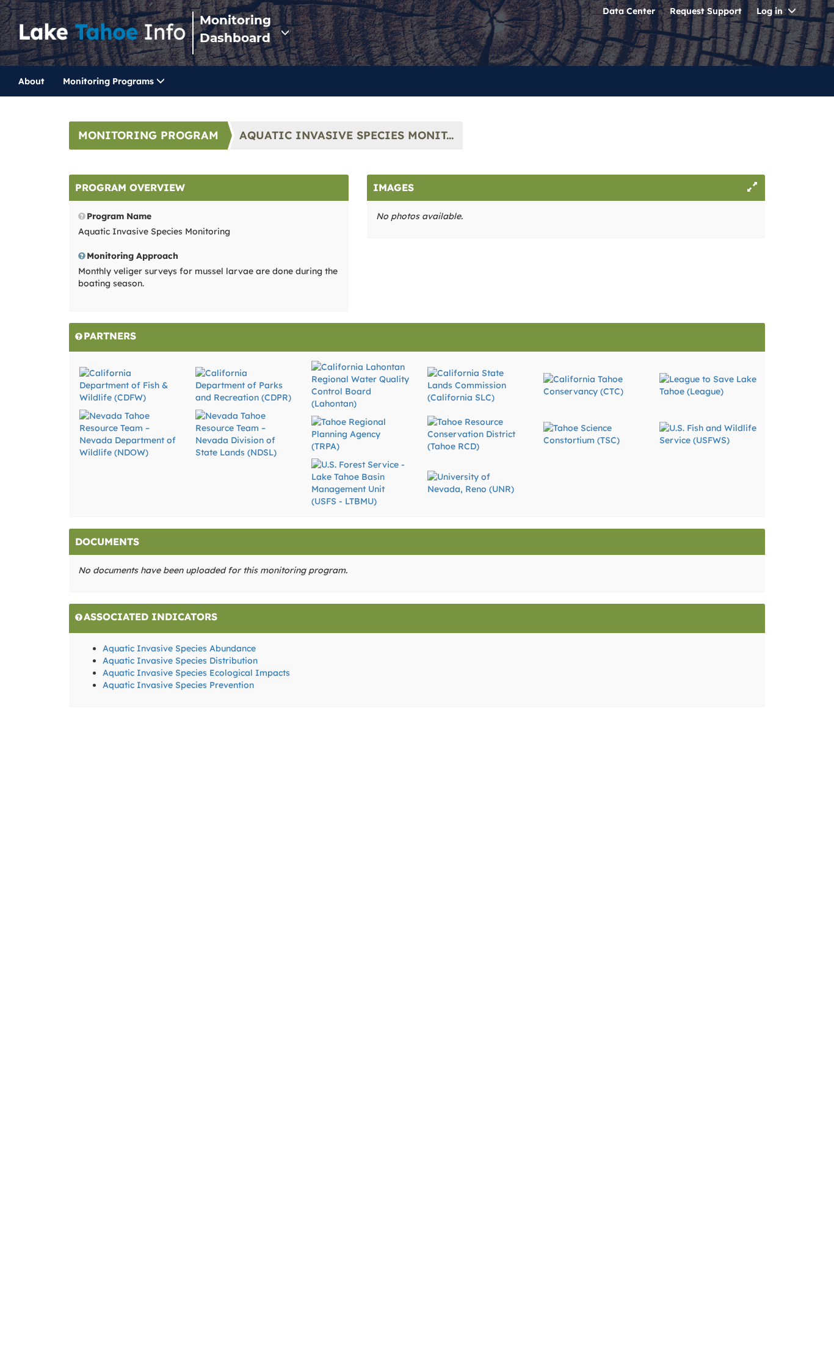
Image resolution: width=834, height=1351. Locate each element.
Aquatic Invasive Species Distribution (180, 660)
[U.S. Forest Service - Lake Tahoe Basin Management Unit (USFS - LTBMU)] (360, 482)
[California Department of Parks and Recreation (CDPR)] (244, 384)
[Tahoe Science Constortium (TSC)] (592, 433)
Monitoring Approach (132, 255)
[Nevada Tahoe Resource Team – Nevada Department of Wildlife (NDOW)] (128, 433)
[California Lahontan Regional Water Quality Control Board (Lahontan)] (360, 384)
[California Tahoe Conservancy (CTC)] (592, 384)
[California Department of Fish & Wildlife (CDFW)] (128, 384)
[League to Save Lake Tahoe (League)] (708, 384)
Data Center (629, 10)
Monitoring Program (148, 135)
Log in (769, 10)
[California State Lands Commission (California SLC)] (476, 384)
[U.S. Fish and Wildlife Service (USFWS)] (708, 433)
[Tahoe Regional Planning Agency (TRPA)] (360, 433)
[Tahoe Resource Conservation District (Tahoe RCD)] (476, 433)
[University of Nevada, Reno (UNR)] (476, 482)
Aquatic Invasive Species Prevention (178, 684)
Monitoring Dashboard (235, 29)
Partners (110, 336)
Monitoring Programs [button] (109, 81)
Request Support (706, 10)
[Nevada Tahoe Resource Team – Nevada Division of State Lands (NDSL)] (244, 433)
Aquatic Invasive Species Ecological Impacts (196, 672)
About (31, 81)
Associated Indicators (150, 616)
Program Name (119, 216)
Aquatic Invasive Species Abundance (179, 648)
